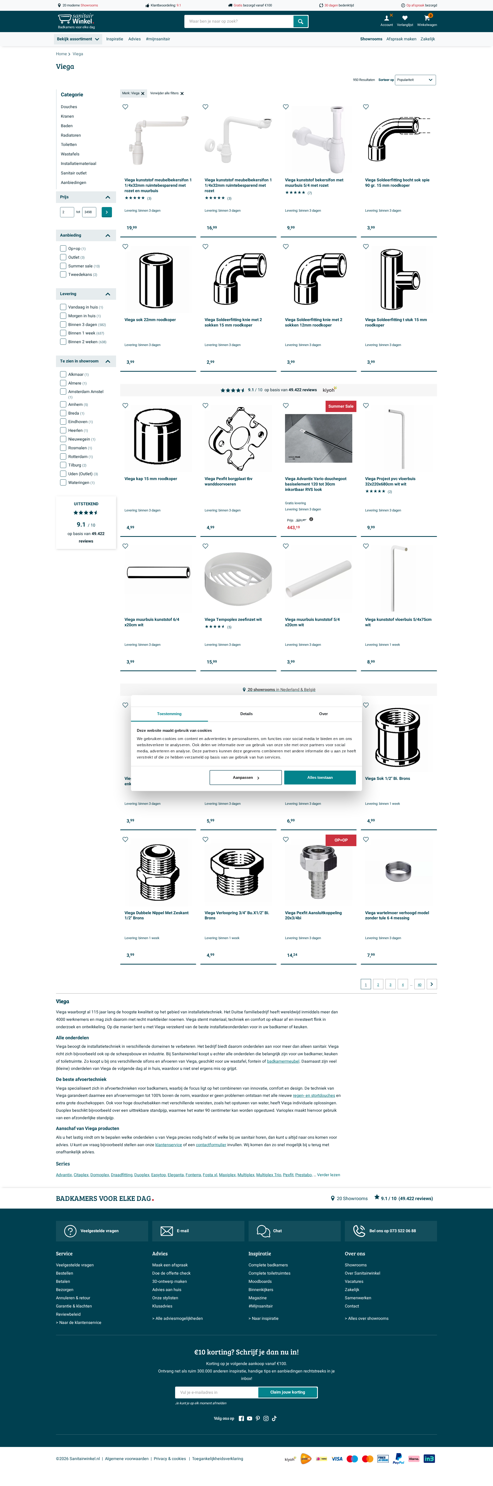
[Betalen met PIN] (383, 1459)
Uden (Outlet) (83, 474)
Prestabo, (303, 1175)
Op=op (77, 249)
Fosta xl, (210, 1175)
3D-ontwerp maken (169, 1281)
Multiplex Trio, (269, 1175)
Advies (134, 39)
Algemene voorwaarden (127, 1459)
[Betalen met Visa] (337, 1459)
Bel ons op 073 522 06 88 (392, 1231)
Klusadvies (162, 1306)
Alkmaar (78, 374)
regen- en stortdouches (314, 1095)
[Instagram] (266, 1418)
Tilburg (77, 465)
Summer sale (84, 266)
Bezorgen (64, 1290)
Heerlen (78, 430)
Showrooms (371, 39)
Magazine (258, 1298)
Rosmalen (80, 448)
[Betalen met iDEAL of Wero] (321, 1459)
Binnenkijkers (261, 1290)
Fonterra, (194, 1175)
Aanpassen (243, 777)
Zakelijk (428, 39)
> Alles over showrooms (366, 1318)
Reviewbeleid (68, 1314)
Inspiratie (114, 39)
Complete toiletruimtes (269, 1273)
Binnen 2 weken (87, 342)
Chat (277, 1231)
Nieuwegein (82, 439)
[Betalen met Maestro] (352, 1459)
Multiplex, (246, 1175)
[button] (125, 107)
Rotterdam (80, 457)
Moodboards (260, 1281)
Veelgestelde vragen (100, 1231)
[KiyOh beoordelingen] (290, 1459)
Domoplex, (100, 1175)
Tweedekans (82, 275)
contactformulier (211, 1145)
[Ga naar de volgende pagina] (432, 984)
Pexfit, (288, 1175)
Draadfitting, (122, 1175)
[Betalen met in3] (429, 1458)
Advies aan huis (166, 1290)
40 (419, 984)
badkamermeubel (283, 1061)
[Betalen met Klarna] (414, 1459)
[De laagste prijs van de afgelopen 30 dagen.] (311, 519)
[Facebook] (241, 1418)
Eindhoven (80, 422)
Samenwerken (358, 1298)
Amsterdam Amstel (85, 394)
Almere (77, 383)
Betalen (63, 1281)
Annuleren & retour (73, 1298)
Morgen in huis (84, 316)
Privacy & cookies (170, 1459)
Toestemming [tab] (169, 714)
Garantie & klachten (74, 1306)
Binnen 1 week (86, 333)
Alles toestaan (320, 777)
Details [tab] (246, 714)
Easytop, (159, 1175)
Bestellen (64, 1273)
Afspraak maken (401, 39)
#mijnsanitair (158, 39)
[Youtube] (249, 1418)
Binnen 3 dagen (87, 325)
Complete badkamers (268, 1265)
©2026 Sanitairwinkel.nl (78, 1459)
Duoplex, (142, 1175)
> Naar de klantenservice (78, 1323)
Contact (352, 1306)
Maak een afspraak (170, 1265)
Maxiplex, (227, 1175)
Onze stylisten (165, 1298)
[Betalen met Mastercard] (367, 1459)
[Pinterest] (258, 1418)
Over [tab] (323, 714)
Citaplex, (81, 1175)
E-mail (183, 1231)
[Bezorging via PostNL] (306, 1458)
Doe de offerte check (171, 1273)
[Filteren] (107, 212)
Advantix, (64, 1175)
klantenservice (168, 1145)
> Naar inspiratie (264, 1318)
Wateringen (81, 483)
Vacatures (354, 1281)
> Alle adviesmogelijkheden (177, 1318)
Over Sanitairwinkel (362, 1273)
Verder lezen (328, 1175)
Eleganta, (176, 1175)
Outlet (76, 257)
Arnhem (78, 404)
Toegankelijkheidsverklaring (217, 1459)
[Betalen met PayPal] (398, 1458)
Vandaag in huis (85, 307)
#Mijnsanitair (261, 1306)
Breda (76, 413)
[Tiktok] (274, 1418)
